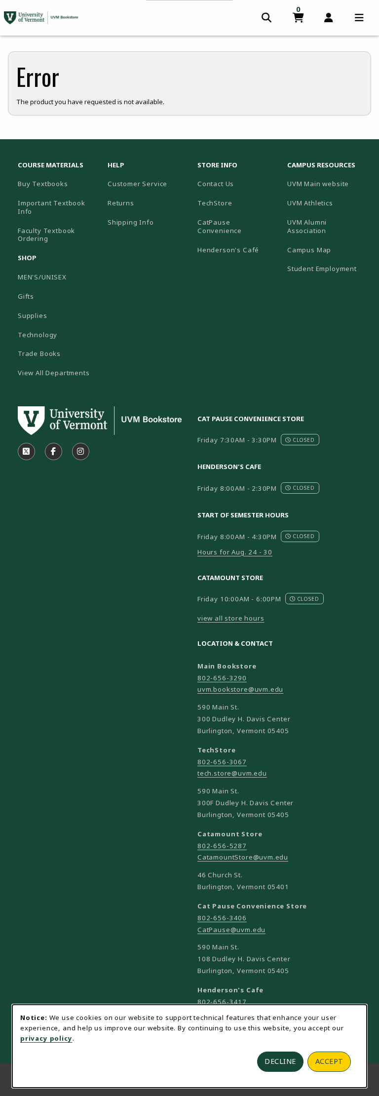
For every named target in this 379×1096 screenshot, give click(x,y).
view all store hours (231, 618)
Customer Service (137, 183)
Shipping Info (131, 222)
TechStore (214, 202)
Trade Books (39, 353)
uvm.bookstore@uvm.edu (240, 689)
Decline (280, 1061)
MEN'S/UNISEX (42, 277)
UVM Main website (328, 183)
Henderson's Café (228, 249)
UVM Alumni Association (328, 226)
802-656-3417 (222, 1001)
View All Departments (54, 372)
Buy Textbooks (43, 183)
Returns (121, 202)
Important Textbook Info (51, 207)
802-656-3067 (222, 761)
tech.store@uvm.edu (232, 773)
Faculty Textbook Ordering (46, 234)
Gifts (26, 296)
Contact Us (215, 183)
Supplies (32, 315)
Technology (37, 334)
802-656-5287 (222, 845)
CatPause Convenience (219, 226)
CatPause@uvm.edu (231, 929)
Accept (329, 1061)
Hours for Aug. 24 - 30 (234, 552)
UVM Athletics (328, 202)
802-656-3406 (222, 917)
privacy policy (46, 1038)
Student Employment (328, 268)
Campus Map (328, 249)
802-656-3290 (222, 677)
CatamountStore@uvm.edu (242, 857)
